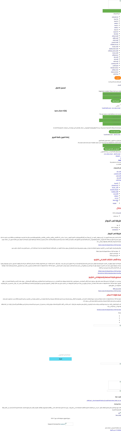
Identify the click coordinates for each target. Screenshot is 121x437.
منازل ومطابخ (115, 70)
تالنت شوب (115, 61)
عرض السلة (113, 430)
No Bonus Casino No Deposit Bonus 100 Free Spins (109, 310)
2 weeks (116, 23)
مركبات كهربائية (114, 68)
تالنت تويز (116, 59)
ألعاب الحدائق (115, 36)
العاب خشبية (115, 46)
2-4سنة (116, 25)
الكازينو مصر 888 (117, 289)
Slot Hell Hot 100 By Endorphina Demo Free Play (109, 273)
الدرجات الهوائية (114, 44)
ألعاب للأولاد (115, 38)
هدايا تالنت (115, 74)
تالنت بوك (116, 57)
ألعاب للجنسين (115, 42)
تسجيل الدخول (117, 134)
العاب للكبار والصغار (113, 49)
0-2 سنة (116, 21)
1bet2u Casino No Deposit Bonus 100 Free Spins (109, 245)
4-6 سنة (116, 30)
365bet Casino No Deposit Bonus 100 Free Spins (109, 271)
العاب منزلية (115, 53)
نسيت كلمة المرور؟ (106, 108)
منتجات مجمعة (114, 72)
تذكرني (117, 106)
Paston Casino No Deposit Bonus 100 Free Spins (109, 291)
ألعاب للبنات (115, 40)
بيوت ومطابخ (115, 55)
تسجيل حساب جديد (116, 108)
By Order (116, 34)
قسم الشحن (115, 65)
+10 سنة (116, 19)
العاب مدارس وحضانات (113, 51)
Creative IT (62, 424)
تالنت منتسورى (114, 63)
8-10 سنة (116, 32)
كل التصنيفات (115, 17)
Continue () (118, 430)
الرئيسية (119, 213)
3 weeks (116, 27)
